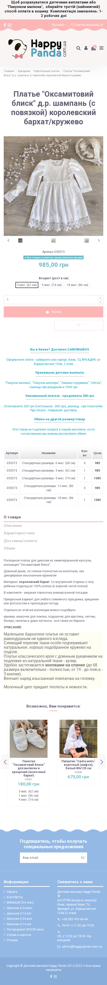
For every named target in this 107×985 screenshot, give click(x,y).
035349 (78, 772)
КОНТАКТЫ (15, 897)
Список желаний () (88, 25)
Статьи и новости (19, 935)
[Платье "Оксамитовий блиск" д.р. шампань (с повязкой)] (20, 240)
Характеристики (19, 533)
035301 (28, 779)
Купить (56, 312)
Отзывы (12, 940)
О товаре (12, 517)
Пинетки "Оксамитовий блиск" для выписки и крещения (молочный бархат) (28, 768)
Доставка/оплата (20, 541)
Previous (5, 761)
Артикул (48, 252)
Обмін (9, 548)
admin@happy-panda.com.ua (82, 946)
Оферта (12, 892)
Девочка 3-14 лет (19, 913)
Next (102, 761)
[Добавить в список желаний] (78, 325)
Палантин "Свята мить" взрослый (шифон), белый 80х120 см (78, 765)
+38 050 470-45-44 (75, 919)
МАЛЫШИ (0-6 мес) (20, 902)
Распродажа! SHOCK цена (25, 929)
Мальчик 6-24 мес (19, 918)
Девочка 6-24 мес (19, 908)
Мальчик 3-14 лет (19, 924)
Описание (13, 526)
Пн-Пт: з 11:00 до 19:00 (78, 925)
